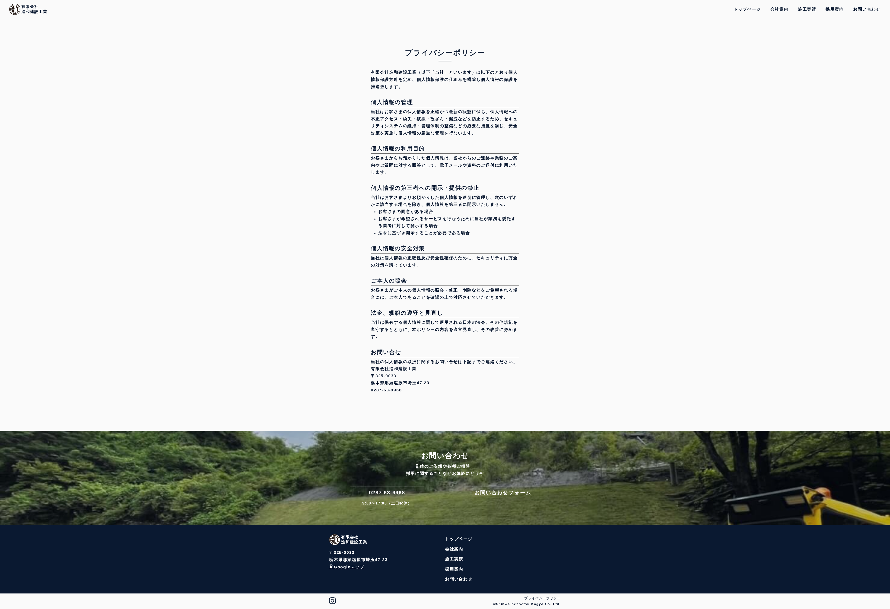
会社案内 (779, 9)
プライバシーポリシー (542, 598)
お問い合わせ (867, 9)
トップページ (747, 9)
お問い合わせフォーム (503, 492)
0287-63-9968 (387, 492)
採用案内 (835, 9)
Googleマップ (349, 567)
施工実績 (807, 9)
